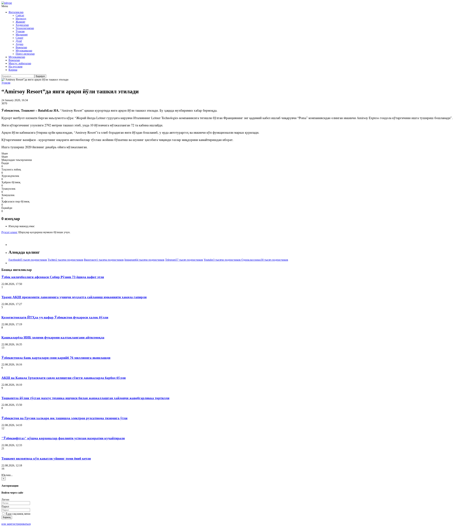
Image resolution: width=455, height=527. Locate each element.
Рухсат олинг (9, 232)
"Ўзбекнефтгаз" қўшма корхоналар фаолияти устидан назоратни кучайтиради (63, 438)
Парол (5, 506)
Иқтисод (21, 18)
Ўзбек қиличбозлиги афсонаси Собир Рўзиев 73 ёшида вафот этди (52, 277)
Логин (5, 499)
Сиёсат (20, 15)
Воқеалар (21, 47)
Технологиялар (25, 28)
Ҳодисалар (22, 24)
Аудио (19, 44)
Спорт (19, 37)
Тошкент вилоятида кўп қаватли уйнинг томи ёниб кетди (46, 458)
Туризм (20, 31)
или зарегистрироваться (16, 523)
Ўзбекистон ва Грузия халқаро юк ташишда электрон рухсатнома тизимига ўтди (64, 418)
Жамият (20, 21)
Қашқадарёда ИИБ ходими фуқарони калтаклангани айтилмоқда (52, 337)
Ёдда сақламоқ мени (17, 513)
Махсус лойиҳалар (20, 63)
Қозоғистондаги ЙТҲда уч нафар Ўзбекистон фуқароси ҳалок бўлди (54, 317)
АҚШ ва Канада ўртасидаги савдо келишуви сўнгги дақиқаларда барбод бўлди (63, 378)
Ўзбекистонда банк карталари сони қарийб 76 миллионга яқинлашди (55, 358)
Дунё (19, 40)
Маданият (22, 34)
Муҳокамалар (24, 50)
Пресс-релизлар (25, 53)
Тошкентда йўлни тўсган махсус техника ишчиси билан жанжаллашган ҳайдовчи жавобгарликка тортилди (85, 398)
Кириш (13, 69)
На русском (15, 66)
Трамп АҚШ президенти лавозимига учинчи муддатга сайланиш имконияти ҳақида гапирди (74, 297)
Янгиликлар (16, 12)
